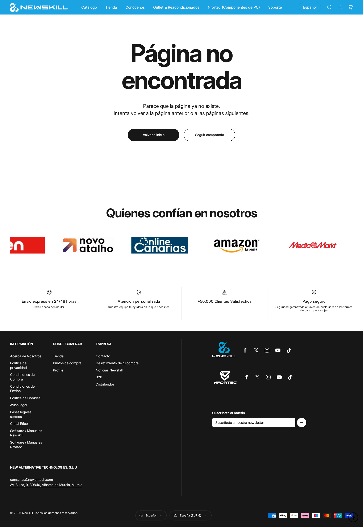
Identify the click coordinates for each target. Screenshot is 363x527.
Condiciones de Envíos (22, 388)
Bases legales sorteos (20, 414)
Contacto (103, 356)
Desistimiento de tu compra (117, 363)
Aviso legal (18, 405)
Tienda (58, 356)
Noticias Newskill (109, 370)
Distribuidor (105, 384)
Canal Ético (19, 423)
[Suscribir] (301, 422)
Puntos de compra (67, 363)
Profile (58, 370)
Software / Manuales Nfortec (26, 444)
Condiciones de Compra (22, 377)
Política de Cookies (25, 398)
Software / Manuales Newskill (26, 433)
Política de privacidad (18, 365)
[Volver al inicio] (353, 517)
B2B (99, 377)
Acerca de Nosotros (25, 356)
